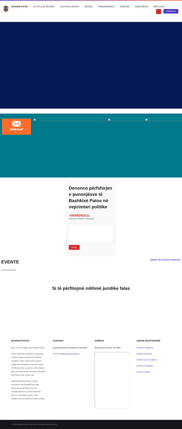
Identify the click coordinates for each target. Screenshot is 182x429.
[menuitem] (19, 7)
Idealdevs (53, 424)
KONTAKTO (171, 11)
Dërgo (74, 247)
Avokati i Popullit (143, 372)
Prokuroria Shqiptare (145, 366)
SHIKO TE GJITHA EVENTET (165, 260)
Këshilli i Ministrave (144, 354)
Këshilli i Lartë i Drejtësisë (147, 360)
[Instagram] (170, 424)
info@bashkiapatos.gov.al (69, 354)
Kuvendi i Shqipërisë (145, 348)
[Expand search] (158, 11)
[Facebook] (166, 424)
